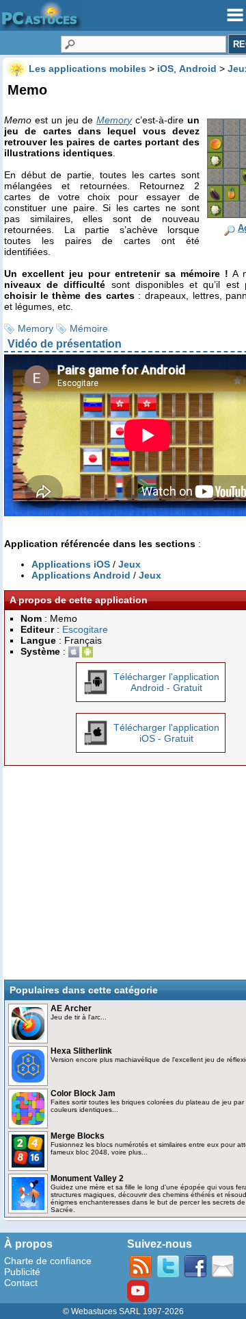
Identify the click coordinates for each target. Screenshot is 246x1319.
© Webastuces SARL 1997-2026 (123, 1311)
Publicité (22, 1271)
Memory (35, 328)
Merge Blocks (78, 1136)
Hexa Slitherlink (81, 1051)
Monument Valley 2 (87, 1178)
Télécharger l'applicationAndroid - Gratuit (166, 682)
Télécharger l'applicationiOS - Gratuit (166, 733)
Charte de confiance (48, 1260)
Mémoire (89, 328)
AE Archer (71, 1008)
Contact (21, 1282)
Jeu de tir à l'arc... (79, 1017)
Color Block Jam (83, 1093)
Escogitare (85, 629)
